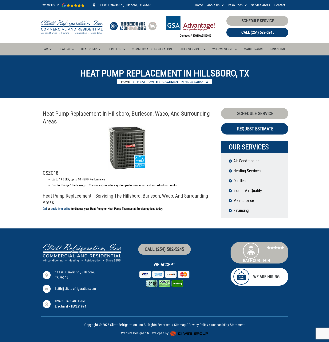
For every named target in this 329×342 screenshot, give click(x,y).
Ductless (114, 49)
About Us (213, 5)
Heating (64, 49)
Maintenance (254, 49)
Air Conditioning (246, 161)
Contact (279, 5)
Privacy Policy (198, 325)
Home (199, 5)
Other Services (190, 49)
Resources (235, 5)
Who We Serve (222, 49)
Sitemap (180, 325)
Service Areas (260, 5)
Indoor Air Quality (247, 190)
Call (45, 209)
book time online (60, 209)
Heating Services (247, 170)
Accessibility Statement (228, 325)
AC (46, 49)
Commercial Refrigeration (152, 49)
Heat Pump (89, 49)
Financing (277, 49)
